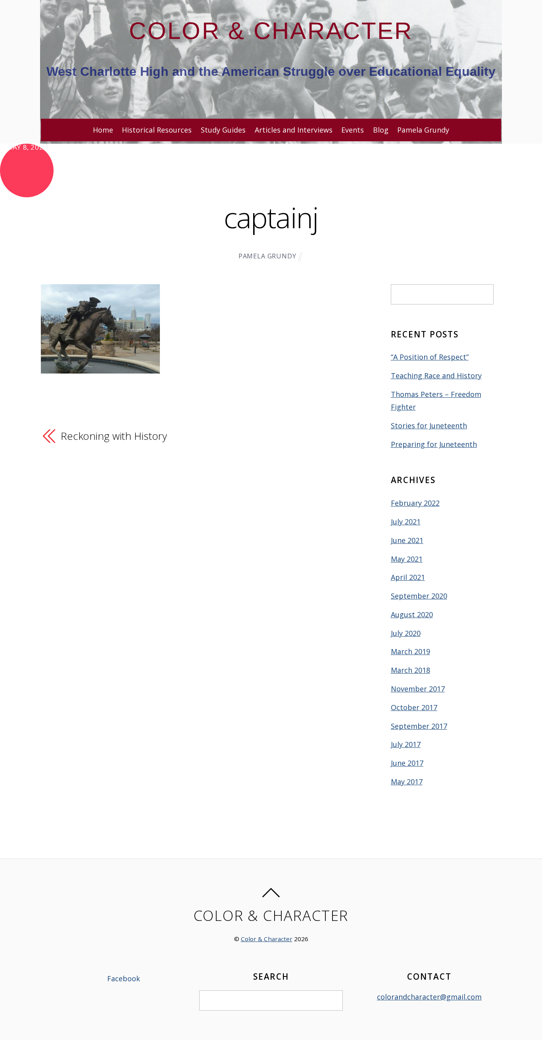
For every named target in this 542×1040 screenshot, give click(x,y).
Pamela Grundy (423, 130)
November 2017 (418, 688)
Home (103, 130)
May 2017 (407, 781)
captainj (271, 217)
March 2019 (410, 651)
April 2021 (408, 577)
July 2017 (406, 744)
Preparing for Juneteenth (434, 444)
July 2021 (406, 521)
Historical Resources (157, 130)
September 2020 (419, 596)
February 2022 (415, 503)
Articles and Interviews (294, 130)
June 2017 (407, 763)
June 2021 (407, 540)
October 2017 (414, 707)
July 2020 (406, 633)
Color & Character (266, 939)
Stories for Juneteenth (429, 425)
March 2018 (410, 670)
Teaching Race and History (436, 375)
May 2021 (407, 559)
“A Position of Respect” (430, 357)
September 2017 (419, 726)
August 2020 (412, 614)
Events (352, 130)
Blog (380, 130)
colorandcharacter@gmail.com (429, 996)
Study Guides (223, 130)
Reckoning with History (114, 436)
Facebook (122, 978)
